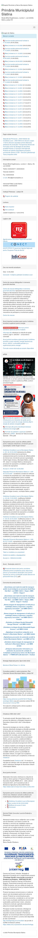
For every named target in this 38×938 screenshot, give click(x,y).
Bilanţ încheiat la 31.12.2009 (14, 124)
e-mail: (5, 178)
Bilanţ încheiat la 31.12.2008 (14, 127)
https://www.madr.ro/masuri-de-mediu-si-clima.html (18, 787)
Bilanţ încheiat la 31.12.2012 (14, 115)
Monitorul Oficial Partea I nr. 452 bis (14, 665)
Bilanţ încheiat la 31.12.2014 (14, 109)
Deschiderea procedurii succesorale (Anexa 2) (16, 151)
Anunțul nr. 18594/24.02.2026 (12, 558)
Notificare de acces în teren (17, 805)
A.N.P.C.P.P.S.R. (8, 248)
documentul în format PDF (11, 703)
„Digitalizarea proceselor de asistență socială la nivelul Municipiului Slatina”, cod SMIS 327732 (19, 638)
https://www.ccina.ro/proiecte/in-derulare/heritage (18, 924)
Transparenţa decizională (26, 145)
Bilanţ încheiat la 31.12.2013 (14, 112)
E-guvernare (17, 248)
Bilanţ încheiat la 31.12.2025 (14, 53)
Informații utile (7, 333)
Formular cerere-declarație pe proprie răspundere (18, 348)
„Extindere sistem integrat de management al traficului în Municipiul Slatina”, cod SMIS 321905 (19, 644)
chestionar (6, 757)
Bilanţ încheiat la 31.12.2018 (14, 97)
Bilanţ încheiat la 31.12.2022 (14, 85)
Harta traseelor (9, 207)
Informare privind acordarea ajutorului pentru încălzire (16, 329)
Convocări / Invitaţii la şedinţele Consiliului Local (17, 275)
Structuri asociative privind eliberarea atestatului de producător (17, 144)
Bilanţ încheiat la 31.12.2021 (14, 88)
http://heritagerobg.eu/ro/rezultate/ (13, 921)
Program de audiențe (11, 196)
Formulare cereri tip (9, 147)
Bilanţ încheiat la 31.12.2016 (14, 103)
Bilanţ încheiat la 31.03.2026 (14, 45)
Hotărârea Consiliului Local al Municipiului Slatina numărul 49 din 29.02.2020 (20, 802)
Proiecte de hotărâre (9, 150)
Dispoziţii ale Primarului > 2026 (12, 139)
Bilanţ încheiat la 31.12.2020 (14, 91)
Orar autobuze (9, 210)
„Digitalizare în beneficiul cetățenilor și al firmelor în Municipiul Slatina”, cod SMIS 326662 (19, 633)
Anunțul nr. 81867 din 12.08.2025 (13, 469)
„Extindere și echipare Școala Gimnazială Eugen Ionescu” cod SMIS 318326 (19, 628)
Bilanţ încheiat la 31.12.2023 (14, 77)
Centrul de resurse (9, 315)
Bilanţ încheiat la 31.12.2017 (14, 100)
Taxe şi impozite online (10, 154)
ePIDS (13, 434)
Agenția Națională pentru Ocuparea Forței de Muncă (17, 249)
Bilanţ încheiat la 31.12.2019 (14, 94)
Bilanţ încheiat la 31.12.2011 (14, 118)
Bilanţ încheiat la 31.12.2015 (14, 106)
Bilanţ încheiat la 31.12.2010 (14, 121)
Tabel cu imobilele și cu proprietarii (13, 552)
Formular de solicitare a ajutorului (15, 432)
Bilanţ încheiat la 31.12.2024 (14, 69)
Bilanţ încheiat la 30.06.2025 (14, 61)
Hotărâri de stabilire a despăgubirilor (14, 555)
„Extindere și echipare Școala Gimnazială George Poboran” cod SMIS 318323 (19, 623)
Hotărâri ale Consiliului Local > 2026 (16, 140)
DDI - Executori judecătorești (26, 152)
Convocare (12, 807)
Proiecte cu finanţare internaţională (19, 148)
